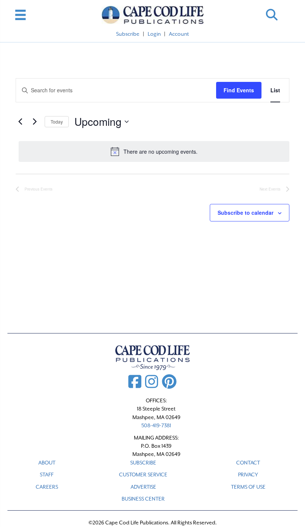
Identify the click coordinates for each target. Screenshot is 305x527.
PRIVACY (248, 475)
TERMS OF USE (248, 487)
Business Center (143, 499)
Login (154, 34)
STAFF (47, 475)
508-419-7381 (156, 425)
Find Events (239, 90)
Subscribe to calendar (245, 213)
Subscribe (127, 34)
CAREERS (47, 487)
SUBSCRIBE (143, 463)
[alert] (154, 151)
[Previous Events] (20, 121)
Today (57, 121)
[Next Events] (34, 121)
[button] (271, 15)
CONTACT (248, 463)
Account (179, 34)
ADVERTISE (143, 487)
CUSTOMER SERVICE (143, 475)
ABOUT (46, 463)
